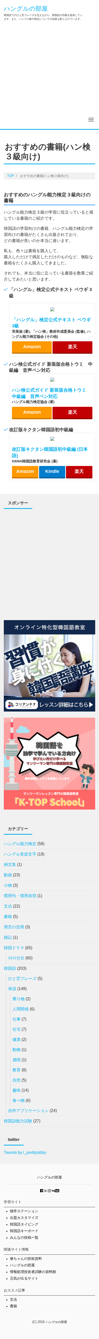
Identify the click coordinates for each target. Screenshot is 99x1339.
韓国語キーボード (24, 1231)
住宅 (16, 1029)
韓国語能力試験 (18, 1121)
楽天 (72, 346)
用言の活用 (14, 927)
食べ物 (18, 1100)
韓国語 (10, 968)
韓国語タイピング (24, 1224)
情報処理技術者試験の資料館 (33, 1272)
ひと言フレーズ (22, 978)
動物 (16, 1049)
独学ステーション (24, 1211)
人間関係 (20, 1009)
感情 (16, 1060)
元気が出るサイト (24, 1278)
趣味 (16, 1090)
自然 (16, 1080)
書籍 (8, 916)
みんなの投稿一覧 (24, 1237)
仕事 (16, 1019)
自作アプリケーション (28, 1110)
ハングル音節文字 (20, 854)
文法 (8, 906)
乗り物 (18, 999)
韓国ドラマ (14, 948)
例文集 (10, 864)
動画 (8, 875)
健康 (16, 1039)
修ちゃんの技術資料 (26, 1259)
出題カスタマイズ (24, 1218)
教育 (16, 1070)
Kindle (52, 471)
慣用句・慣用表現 (20, 896)
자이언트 (16, 958)
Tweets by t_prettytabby (25, 1152)
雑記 (8, 937)
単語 (12, 989)
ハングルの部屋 (26, 8)
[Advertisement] (49, 76)
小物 (8, 885)
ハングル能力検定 (20, 844)
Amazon (32, 346)
